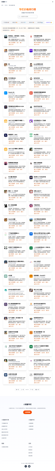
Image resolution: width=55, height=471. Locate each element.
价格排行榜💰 (49, 22)
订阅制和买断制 (5, 447)
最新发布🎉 (31, 22)
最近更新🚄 (40, 22)
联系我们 (30, 449)
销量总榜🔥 (14, 22)
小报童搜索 (31, 423)
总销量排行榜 (4, 426)
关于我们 (30, 447)
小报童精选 (31, 429)
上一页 (22, 389)
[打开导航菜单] (53, 2)
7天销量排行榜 (5, 423)
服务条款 (30, 452)
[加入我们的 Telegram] (29, 466)
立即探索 (27, 412)
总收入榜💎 (23, 22)
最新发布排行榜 (5, 432)
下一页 (31, 389)
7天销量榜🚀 (6, 22)
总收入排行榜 (4, 429)
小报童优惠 (31, 426)
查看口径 (13, 30)
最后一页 (37, 389)
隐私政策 (30, 455)
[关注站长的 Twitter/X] (26, 466)
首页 (2, 5)
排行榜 (6, 5)
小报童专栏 (27, 404)
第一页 (17, 389)
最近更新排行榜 (5, 435)
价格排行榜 (4, 438)
